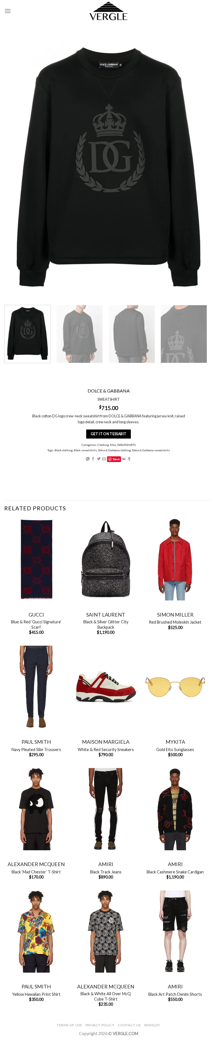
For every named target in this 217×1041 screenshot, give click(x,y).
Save (116, 459)
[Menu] (7, 11)
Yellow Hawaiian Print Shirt (36, 994)
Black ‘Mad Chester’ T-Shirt (36, 871)
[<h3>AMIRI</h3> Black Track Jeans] (106, 809)
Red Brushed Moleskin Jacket (175, 622)
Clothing (103, 444)
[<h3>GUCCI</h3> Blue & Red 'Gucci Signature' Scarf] (36, 560)
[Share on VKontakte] (124, 459)
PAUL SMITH (36, 742)
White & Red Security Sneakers (106, 749)
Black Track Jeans (105, 871)
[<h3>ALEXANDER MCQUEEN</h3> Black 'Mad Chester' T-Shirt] (36, 809)
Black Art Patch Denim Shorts (175, 994)
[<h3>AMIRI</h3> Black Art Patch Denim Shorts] (175, 931)
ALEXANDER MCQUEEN (36, 864)
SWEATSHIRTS (126, 444)
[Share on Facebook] (93, 459)
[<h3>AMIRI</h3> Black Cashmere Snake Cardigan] (175, 809)
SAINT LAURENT (105, 614)
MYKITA (175, 742)
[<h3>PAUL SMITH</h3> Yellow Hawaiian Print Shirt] (36, 931)
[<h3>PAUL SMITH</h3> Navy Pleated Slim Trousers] (36, 687)
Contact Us (129, 1025)
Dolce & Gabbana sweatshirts (151, 450)
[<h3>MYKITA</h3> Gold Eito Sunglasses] (175, 687)
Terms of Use (69, 1025)
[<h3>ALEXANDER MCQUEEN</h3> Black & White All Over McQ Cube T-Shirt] (106, 931)
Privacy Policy (100, 1025)
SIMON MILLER (175, 614)
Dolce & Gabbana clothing (114, 450)
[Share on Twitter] (99, 459)
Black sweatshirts (85, 450)
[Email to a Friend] (104, 459)
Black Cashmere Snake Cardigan (175, 871)
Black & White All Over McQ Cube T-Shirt (106, 996)
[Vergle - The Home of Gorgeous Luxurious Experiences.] (108, 11)
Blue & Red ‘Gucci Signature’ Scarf (36, 624)
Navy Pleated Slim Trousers (36, 749)
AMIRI (105, 864)
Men (113, 444)
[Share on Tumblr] (129, 459)
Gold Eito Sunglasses (175, 749)
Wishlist (152, 1025)
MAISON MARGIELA (105, 742)
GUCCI (36, 614)
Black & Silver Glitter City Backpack (105, 624)
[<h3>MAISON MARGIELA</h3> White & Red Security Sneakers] (106, 687)
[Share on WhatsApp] (88, 459)
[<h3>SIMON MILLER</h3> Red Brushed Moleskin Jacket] (175, 560)
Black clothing (64, 450)
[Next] (199, 334)
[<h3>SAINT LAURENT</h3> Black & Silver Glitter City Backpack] (106, 560)
